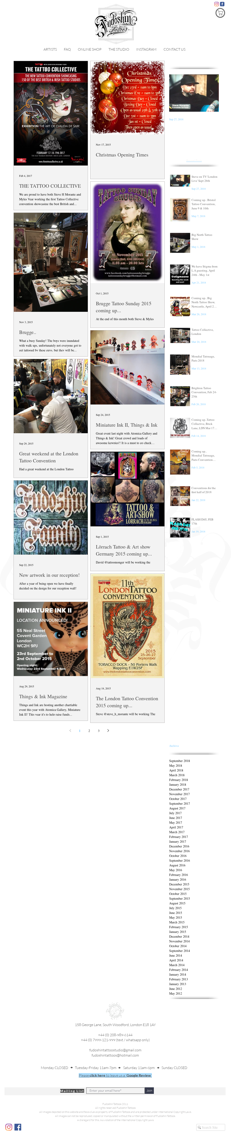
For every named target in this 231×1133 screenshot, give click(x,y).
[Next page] (108, 730)
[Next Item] (212, 93)
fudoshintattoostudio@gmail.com (115, 1050)
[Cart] (220, 13)
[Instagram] (216, 4)
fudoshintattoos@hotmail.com (115, 1055)
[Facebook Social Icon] (17, 1127)
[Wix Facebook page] (222, 4)
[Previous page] (70, 730)
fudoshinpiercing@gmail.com (115, 1060)
